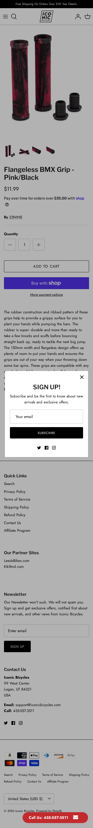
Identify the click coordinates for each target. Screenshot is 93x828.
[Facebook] (46, 448)
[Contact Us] (75, 817)
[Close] (81, 377)
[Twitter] (39, 448)
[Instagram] (54, 448)
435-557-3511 (56, 817)
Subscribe (46, 433)
